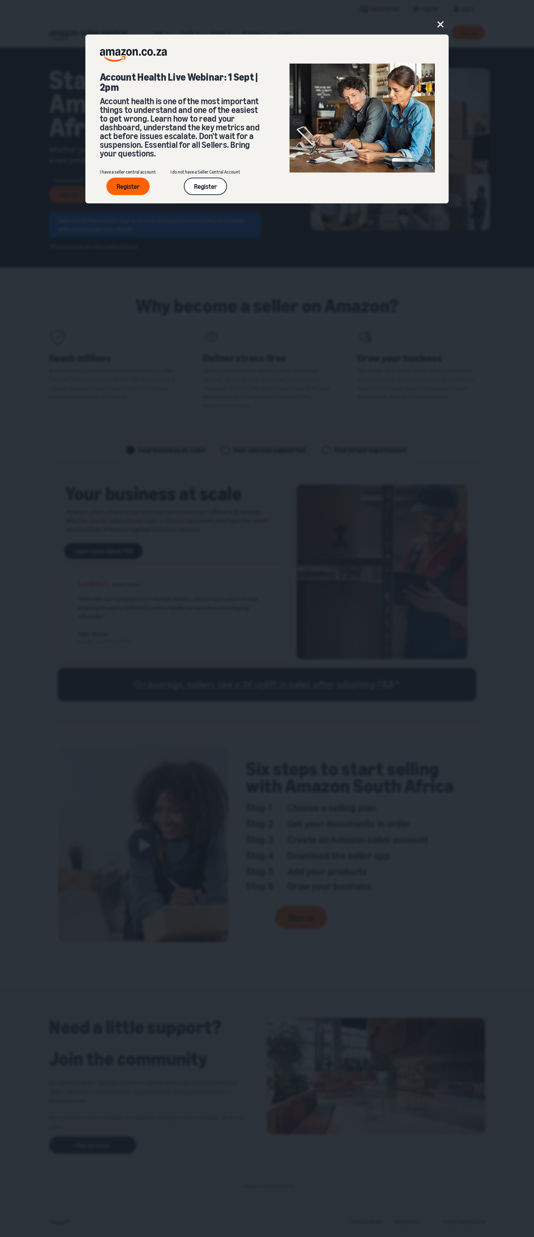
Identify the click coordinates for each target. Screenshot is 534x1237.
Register (128, 186)
